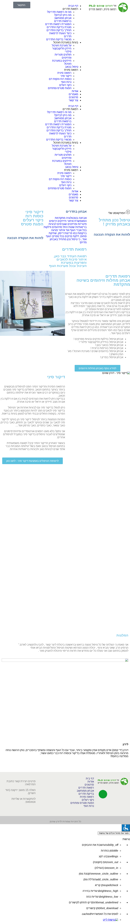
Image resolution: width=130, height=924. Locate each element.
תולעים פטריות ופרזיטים (63, 56)
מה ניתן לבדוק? (62, 15)
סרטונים (73, 97)
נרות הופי (66, 82)
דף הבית (73, 5)
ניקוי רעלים (65, 85)
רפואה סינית (64, 72)
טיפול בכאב (71, 66)
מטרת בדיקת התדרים (59, 27)
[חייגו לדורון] (103, 794)
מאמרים (73, 94)
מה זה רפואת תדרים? (59, 11)
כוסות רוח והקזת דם (60, 79)
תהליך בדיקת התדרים (59, 30)
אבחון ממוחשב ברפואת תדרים (62, 20)
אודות (75, 91)
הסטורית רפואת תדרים (58, 24)
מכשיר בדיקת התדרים (58, 39)
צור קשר (73, 100)
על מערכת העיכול (61, 45)
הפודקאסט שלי (117, 213)
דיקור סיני (66, 75)
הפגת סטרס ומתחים (59, 88)
